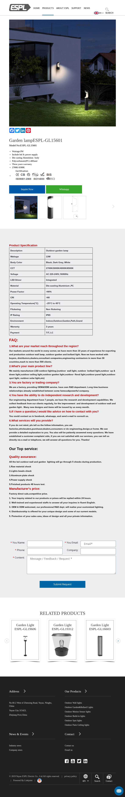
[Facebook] (12, 130)
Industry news (15, 745)
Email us (68, 750)
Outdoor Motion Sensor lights (78, 712)
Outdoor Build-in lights (75, 716)
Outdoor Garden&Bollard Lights (79, 707)
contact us (83, 25)
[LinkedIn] (23, 130)
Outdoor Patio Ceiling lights (77, 725)
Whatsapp (64, 189)
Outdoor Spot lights (73, 720)
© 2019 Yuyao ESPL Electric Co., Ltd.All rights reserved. (34, 776)
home (36, 8)
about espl (62, 8)
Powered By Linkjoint (22, 780)
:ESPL (22, 145)
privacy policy (70, 776)
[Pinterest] (28, 130)
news (87, 8)
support (76, 8)
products (48, 8)
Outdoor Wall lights (73, 703)
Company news (15, 750)
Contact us (69, 745)
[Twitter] (17, 130)
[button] (118, 641)
